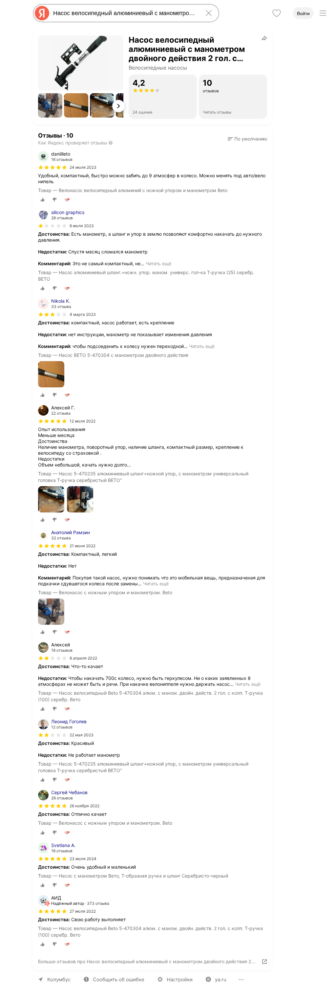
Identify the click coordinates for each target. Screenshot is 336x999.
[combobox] (124, 13)
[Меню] (322, 13)
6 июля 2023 (82, 225)
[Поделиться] (264, 38)
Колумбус (59, 979)
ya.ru (220, 979)
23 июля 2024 (83, 858)
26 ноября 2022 (84, 805)
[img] (52, 167)
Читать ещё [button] (158, 263)
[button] (50, 105)
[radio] (42, 199)
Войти (303, 13)
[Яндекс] (42, 13)
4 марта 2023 (83, 314)
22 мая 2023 (82, 734)
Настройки (180, 979)
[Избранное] (276, 13)
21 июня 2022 (82, 545)
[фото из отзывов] (51, 374)
